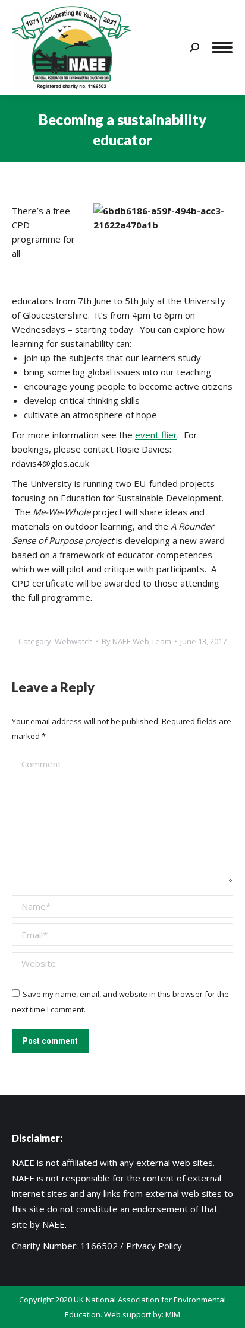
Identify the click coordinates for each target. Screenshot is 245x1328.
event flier (156, 435)
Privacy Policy (154, 1245)
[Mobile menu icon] (222, 47)
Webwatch (74, 641)
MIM (172, 1314)
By (136, 641)
